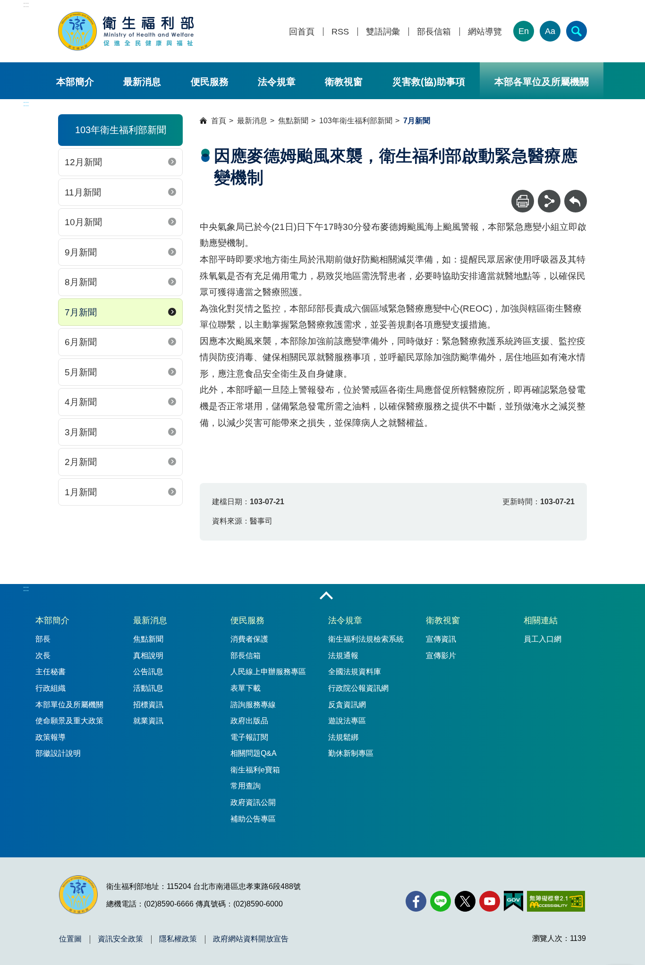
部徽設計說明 (58, 753)
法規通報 (343, 656)
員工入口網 (542, 639)
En (523, 31)
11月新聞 (83, 192)
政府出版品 (249, 721)
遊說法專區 (347, 721)
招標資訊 (148, 705)
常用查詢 (245, 786)
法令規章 (277, 81)
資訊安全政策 (120, 939)
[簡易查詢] (576, 31)
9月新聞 (81, 252)
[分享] (549, 201)
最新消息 (142, 81)
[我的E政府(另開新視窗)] (513, 901)
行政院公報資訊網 (358, 688)
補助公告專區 (253, 819)
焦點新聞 (293, 121)
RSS (340, 31)
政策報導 (50, 737)
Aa (550, 31)
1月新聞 (81, 492)
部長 (43, 639)
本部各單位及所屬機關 (541, 81)
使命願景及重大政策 (69, 721)
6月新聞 (81, 342)
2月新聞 (81, 462)
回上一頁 (575, 194)
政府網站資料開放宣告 (251, 939)
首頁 (218, 121)
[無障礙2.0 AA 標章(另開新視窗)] (556, 901)
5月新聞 (81, 372)
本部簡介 (75, 81)
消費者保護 (249, 639)
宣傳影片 (441, 656)
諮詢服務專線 (253, 705)
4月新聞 (81, 402)
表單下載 (245, 688)
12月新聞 (83, 162)
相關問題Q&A (253, 753)
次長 (43, 656)
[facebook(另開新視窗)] (416, 901)
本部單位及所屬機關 (69, 705)
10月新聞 (83, 222)
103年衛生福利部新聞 (355, 121)
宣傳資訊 (441, 639)
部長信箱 (434, 31)
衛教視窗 (344, 81)
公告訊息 (148, 672)
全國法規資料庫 (354, 672)
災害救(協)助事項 (428, 81)
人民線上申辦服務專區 (268, 672)
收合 (326, 596)
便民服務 (210, 81)
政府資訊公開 (253, 802)
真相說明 (148, 656)
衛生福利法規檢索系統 (366, 639)
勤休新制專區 (350, 753)
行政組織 (50, 688)
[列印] (522, 201)
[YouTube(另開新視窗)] (489, 901)
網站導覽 (485, 31)
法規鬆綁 (343, 737)
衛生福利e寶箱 (255, 770)
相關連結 (541, 620)
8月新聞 (81, 282)
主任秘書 (50, 672)
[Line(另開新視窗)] (440, 901)
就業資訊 (148, 721)
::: (26, 4)
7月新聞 (81, 312)
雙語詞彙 (383, 31)
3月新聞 (81, 432)
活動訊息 (148, 688)
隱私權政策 (178, 939)
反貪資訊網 (347, 705)
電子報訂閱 (249, 737)
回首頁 (301, 31)
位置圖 (70, 939)
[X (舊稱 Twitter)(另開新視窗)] (465, 901)
